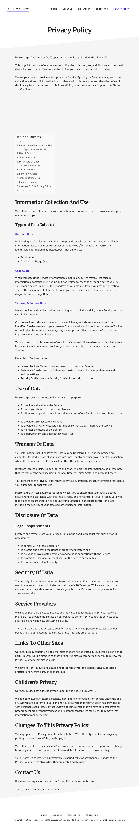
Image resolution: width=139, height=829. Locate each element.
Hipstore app (18, 8)
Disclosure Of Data (29, 161)
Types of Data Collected (35, 149)
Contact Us (26, 190)
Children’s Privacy (28, 182)
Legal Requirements (33, 165)
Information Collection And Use (35, 145)
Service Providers (28, 173)
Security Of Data (27, 169)
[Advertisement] (69, 114)
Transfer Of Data (27, 157)
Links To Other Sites (29, 177)
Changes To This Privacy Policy (35, 186)
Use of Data (25, 153)
